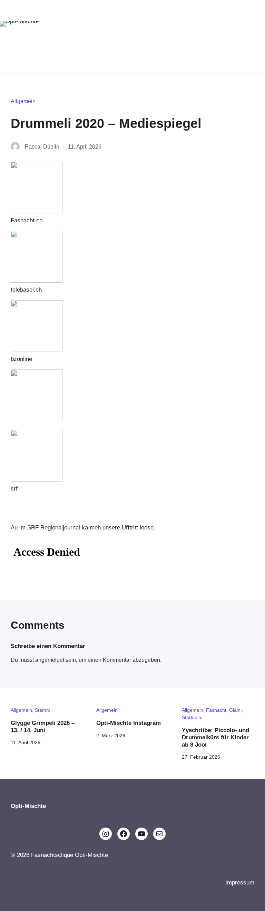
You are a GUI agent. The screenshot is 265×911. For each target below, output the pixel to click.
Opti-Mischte (17, 40)
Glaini (235, 710)
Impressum (239, 882)
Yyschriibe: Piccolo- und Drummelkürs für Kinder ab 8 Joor (215, 737)
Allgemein (23, 101)
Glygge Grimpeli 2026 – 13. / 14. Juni (43, 726)
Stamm (42, 710)
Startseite (192, 717)
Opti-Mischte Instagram (128, 722)
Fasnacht (216, 710)
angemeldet (49, 660)
